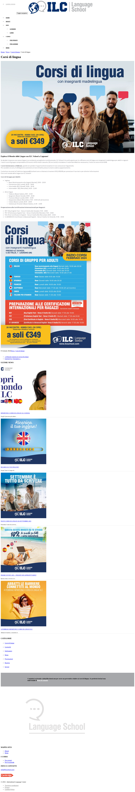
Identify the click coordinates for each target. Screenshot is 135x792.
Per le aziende (9, 762)
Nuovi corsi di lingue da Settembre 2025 (16, 521)
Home (8, 18)
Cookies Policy (10, 789)
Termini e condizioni (11, 785)
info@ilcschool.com (7, 770)
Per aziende (14, 44)
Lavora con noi (10, 4)
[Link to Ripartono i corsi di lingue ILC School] (23, 409)
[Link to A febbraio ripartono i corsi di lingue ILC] (23, 626)
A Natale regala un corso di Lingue (17, 357)
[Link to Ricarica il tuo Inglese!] (23, 463)
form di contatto (42, 680)
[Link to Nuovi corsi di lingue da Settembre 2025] (23, 517)
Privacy (7, 787)
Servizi (7, 667)
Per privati (14, 40)
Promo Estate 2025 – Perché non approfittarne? (18, 575)
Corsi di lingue (15, 52)
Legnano (13, 29)
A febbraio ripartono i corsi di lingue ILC (17, 629)
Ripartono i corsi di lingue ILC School (15, 413)
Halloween (8, 651)
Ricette (7, 663)
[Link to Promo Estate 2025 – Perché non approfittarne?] (23, 572)
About (8, 21)
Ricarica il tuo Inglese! (10, 467)
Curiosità (8, 647)
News (7, 48)
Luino (12, 33)
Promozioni (9, 659)
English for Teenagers (13, 359)
